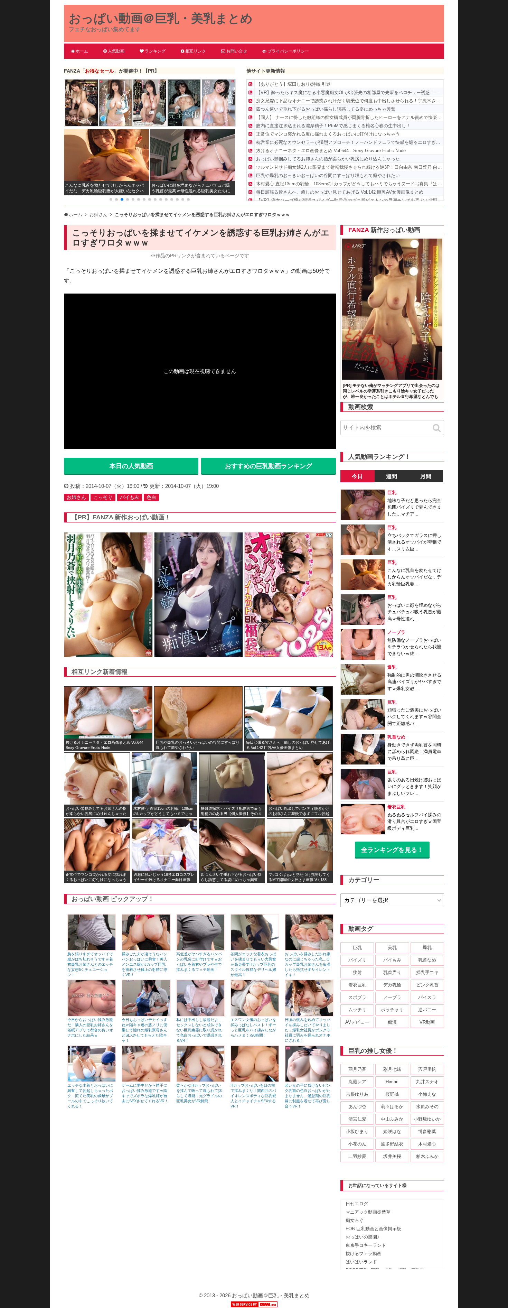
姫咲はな (392, 1131)
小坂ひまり (357, 1131)
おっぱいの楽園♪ (362, 1237)
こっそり (103, 497)
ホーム (82, 51)
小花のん (357, 1144)
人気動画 (116, 51)
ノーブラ (392, 997)
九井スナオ (427, 1081)
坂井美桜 (392, 1156)
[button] (111, 199)
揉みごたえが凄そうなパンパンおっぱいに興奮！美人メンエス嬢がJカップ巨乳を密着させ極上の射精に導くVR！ (144, 964)
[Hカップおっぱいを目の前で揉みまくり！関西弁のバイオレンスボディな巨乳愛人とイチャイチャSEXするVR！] (255, 1080)
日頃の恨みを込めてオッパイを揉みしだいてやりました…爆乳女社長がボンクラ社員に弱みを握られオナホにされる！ (307, 1030)
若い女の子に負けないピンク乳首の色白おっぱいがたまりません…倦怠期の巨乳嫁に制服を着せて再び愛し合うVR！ (307, 1095)
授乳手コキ (427, 972)
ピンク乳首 (427, 984)
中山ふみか (392, 1119)
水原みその (427, 1106)
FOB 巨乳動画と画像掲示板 (373, 1228)
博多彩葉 (427, 1131)
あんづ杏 (357, 1106)
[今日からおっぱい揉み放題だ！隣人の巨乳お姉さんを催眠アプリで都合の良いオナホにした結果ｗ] (91, 1015)
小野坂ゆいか (427, 1119)
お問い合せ (236, 51)
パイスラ (427, 997)
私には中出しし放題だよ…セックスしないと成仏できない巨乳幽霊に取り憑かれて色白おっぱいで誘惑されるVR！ (199, 1030)
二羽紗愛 (357, 1156)
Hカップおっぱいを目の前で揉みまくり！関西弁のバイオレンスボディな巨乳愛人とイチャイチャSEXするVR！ (253, 1095)
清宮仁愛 (357, 1119)
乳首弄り (392, 972)
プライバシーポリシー (288, 51)
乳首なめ (427, 960)
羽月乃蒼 (357, 1069)
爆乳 (427, 947)
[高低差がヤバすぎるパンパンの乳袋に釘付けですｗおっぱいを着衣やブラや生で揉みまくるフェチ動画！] (200, 949)
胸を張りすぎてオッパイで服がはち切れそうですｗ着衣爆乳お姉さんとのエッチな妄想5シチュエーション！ (90, 964)
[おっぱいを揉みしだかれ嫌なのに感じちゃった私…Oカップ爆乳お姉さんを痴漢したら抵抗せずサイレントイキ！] (309, 949)
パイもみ (129, 497)
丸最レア (357, 1081)
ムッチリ (357, 1009)
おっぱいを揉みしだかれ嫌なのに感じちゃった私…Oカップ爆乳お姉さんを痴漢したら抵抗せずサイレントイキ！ (307, 964)
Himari (392, 1081)
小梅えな (427, 1094)
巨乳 (357, 947)
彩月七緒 (392, 1069)
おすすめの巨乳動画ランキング (268, 466)
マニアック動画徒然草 (368, 1212)
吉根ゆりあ (357, 1094)
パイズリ (357, 960)
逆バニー (427, 1009)
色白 (151, 497)
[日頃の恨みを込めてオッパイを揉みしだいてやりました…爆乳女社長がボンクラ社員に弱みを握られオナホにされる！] (309, 1015)
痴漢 (392, 1022)
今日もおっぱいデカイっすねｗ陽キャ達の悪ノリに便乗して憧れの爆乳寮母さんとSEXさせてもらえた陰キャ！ (144, 1030)
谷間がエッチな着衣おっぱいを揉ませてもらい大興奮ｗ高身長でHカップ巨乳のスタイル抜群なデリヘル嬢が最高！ (253, 964)
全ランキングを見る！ (392, 849)
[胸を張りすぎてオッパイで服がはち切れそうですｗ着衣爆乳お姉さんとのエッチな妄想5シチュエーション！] (91, 949)
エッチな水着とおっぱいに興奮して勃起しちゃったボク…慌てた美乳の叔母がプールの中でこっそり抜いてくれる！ (90, 1095)
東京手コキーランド (366, 1245)
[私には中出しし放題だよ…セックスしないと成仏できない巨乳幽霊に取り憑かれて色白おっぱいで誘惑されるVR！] (200, 1015)
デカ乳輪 (392, 984)
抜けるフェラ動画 (364, 1253)
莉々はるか (392, 1106)
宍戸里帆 (427, 1069)
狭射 (357, 972)
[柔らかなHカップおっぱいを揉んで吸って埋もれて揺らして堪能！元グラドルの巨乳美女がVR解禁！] (200, 1080)
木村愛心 (427, 1144)
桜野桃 (392, 1094)
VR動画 (427, 1022)
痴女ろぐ (355, 1220)
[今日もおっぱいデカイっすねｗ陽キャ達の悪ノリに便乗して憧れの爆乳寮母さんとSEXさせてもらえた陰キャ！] (146, 1015)
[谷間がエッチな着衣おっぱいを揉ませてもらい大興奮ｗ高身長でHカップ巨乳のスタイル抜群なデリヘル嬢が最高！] (255, 949)
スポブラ (357, 997)
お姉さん (76, 497)
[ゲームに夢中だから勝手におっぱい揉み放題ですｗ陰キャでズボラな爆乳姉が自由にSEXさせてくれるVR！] (146, 1080)
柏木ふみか (427, 1156)
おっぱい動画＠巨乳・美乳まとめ (161, 18)
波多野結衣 (392, 1144)
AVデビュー (357, 1022)
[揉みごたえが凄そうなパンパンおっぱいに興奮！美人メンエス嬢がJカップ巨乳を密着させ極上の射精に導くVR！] (146, 949)
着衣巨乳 (357, 984)
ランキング (155, 51)
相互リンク (195, 51)
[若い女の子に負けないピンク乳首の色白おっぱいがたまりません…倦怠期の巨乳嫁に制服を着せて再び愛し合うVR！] (309, 1080)
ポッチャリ (392, 1009)
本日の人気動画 (131, 466)
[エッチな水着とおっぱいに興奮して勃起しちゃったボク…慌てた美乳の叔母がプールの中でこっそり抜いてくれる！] (91, 1080)
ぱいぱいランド (361, 1261)
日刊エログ (357, 1203)
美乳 (392, 947)
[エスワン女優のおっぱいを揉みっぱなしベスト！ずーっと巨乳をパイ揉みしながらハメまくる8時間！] (255, 1015)
